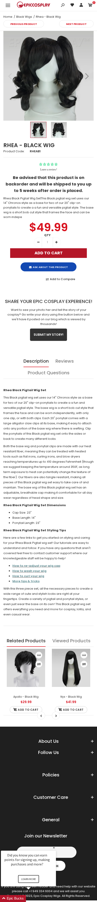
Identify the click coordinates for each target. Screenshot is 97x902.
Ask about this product (50, 267)
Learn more (28, 879)
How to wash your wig (29, 571)
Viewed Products (71, 641)
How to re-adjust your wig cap (36, 566)
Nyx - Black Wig (71, 697)
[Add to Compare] (39, 664)
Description (36, 361)
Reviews (64, 361)
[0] (90, 6)
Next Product (76, 24)
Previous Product (23, 24)
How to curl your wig (28, 576)
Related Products (26, 641)
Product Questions (48, 373)
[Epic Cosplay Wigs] (34, 5)
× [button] (54, 847)
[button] (34, 898)
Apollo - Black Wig (26, 697)
